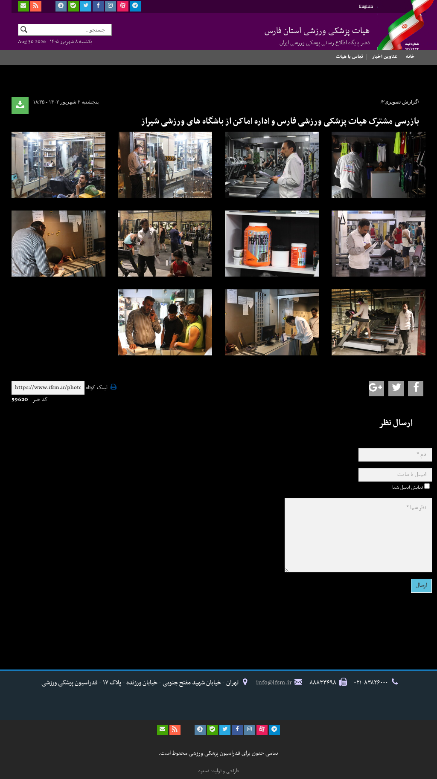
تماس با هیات (349, 56)
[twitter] (85, 6)
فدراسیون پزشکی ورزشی (397, 33)
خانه (410, 56)
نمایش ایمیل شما (407, 487)
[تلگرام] (135, 6)
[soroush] (61, 6)
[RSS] (35, 6)
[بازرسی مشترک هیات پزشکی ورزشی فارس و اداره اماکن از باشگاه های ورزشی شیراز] (378, 165)
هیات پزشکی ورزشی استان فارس (317, 36)
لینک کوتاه (97, 388)
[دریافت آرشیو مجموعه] (20, 105)
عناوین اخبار (384, 56)
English (366, 7)
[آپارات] (122, 6)
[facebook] (98, 6)
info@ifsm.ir (274, 682)
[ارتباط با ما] (23, 6)
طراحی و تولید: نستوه (218, 771)
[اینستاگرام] (110, 6)
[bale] (73, 6)
